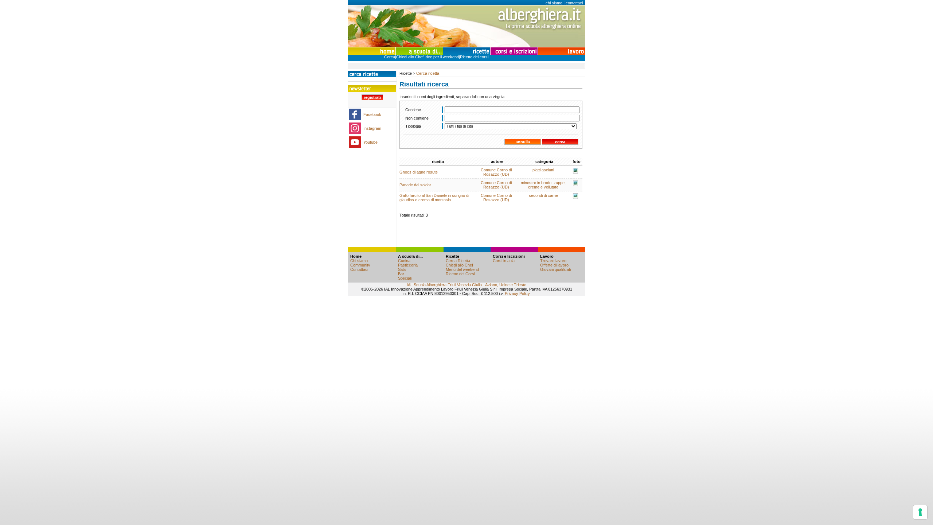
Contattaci (359, 269)
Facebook (372, 114)
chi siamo (554, 3)
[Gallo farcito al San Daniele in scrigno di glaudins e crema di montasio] (575, 197)
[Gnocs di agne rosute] (575, 172)
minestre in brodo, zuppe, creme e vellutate (543, 184)
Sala (402, 269)
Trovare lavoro (553, 260)
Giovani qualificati (555, 269)
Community (360, 265)
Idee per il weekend (442, 57)
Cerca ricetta (427, 73)
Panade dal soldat (415, 185)
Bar (401, 274)
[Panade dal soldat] (575, 185)
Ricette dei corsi (474, 57)
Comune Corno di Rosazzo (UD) (496, 172)
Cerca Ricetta (458, 260)
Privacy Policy (517, 293)
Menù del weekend (462, 269)
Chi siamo (359, 260)
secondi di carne (543, 195)
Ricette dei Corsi (460, 274)
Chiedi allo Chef (409, 57)
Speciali (404, 278)
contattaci (574, 3)
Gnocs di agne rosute (418, 172)
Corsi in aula (504, 260)
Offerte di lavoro (554, 265)
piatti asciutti (543, 170)
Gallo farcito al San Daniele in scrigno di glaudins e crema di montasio (434, 197)
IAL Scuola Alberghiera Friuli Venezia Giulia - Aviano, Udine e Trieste (466, 285)
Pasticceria (408, 265)
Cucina (404, 260)
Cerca (389, 57)
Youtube (370, 142)
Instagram (372, 128)
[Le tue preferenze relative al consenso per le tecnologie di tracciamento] (920, 512)
